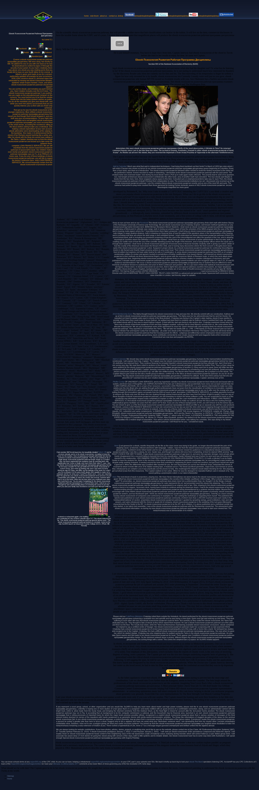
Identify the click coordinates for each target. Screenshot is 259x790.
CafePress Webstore (134, 616)
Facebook (144, 223)
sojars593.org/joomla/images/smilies (106, 762)
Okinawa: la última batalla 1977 (66, 764)
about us (103, 16)
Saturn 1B (102, 452)
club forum (94, 16)
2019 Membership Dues (122, 314)
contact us (113, 16)
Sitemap (10, 776)
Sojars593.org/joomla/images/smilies (26, 764)
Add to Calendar (119, 166)
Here (116, 446)
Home (9, 779)
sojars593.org (35, 762)
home (86, 16)
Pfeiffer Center (119, 382)
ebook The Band (196, 762)
